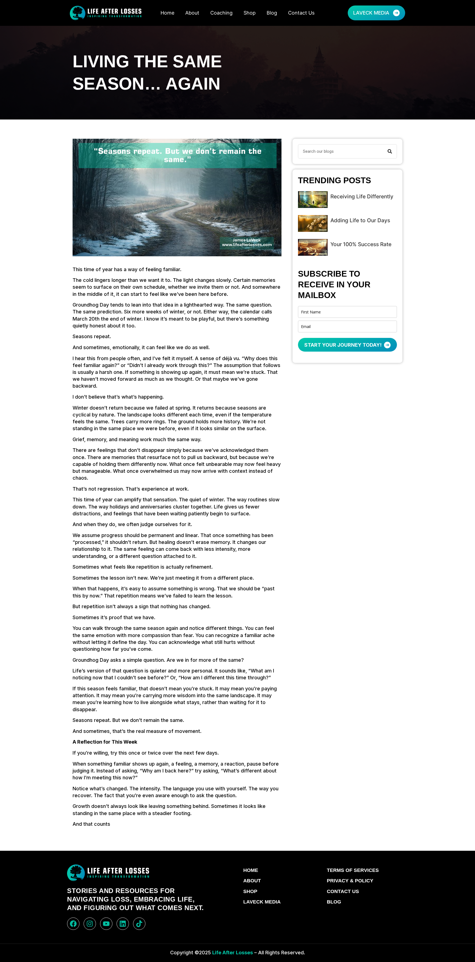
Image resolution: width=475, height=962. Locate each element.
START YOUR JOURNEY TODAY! (343, 345)
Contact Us (301, 13)
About (192, 13)
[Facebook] (73, 923)
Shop (250, 13)
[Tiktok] (139, 923)
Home (167, 13)
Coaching (221, 13)
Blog (272, 13)
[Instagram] (90, 923)
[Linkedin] (123, 923)
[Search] (390, 151)
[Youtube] (106, 923)
